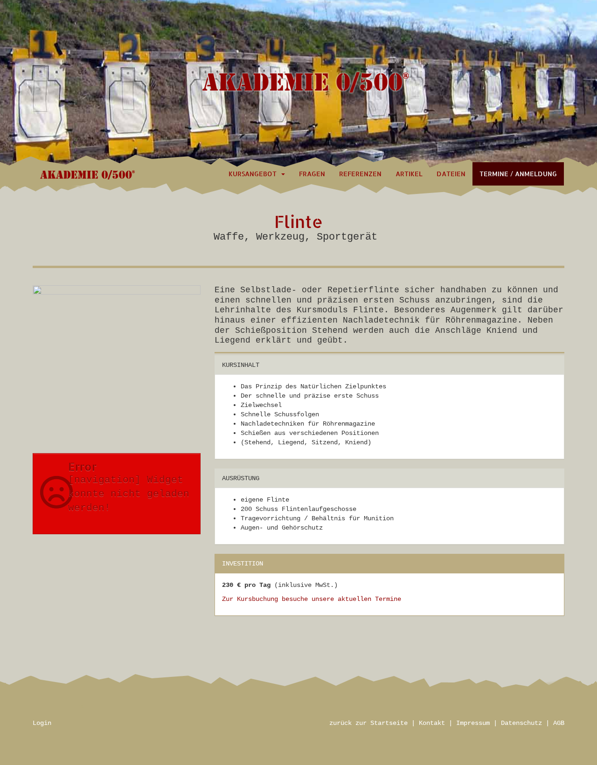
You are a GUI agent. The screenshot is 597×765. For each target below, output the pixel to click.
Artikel (409, 174)
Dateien (451, 174)
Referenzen (360, 174)
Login (42, 723)
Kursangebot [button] (254, 174)
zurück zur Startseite (368, 723)
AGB (558, 723)
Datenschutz (521, 723)
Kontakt (432, 723)
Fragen (312, 174)
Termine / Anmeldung (518, 174)
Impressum (473, 723)
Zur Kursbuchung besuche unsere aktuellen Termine (311, 599)
